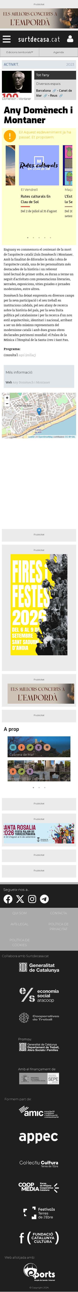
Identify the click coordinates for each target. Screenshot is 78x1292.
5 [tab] (50, 237)
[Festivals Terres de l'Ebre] (39, 1214)
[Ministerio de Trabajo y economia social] (39, 1081)
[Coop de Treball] (39, 1021)
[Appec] (39, 1139)
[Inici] (39, 39)
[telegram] (44, 901)
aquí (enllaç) (27, 355)
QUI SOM (19, 913)
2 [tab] (33, 237)
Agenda (58, 52)
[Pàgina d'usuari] (70, 41)
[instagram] (32, 901)
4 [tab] (45, 237)
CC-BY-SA (70, 436)
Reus (53, 96)
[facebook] (7, 901)
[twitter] (20, 901)
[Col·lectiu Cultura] (39, 1164)
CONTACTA (58, 913)
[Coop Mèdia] (39, 1189)
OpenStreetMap (45, 436)
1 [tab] (28, 237)
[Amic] (39, 1114)
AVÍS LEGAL (19, 924)
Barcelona (43, 91)
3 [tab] (39, 237)
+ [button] (7, 397)
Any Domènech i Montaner (31, 382)
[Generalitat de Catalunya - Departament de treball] (39, 1051)
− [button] (7, 403)
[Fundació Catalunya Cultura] (39, 1239)
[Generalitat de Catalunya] (39, 971)
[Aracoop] (39, 996)
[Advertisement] (39, 482)
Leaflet (31, 436)
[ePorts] (39, 1272)
